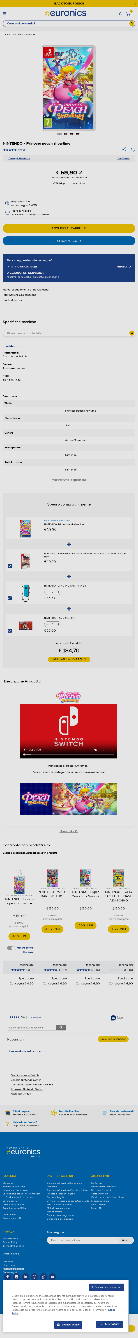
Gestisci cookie (71, 1324)
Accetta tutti (112, 1324)
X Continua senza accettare (106, 1287)
